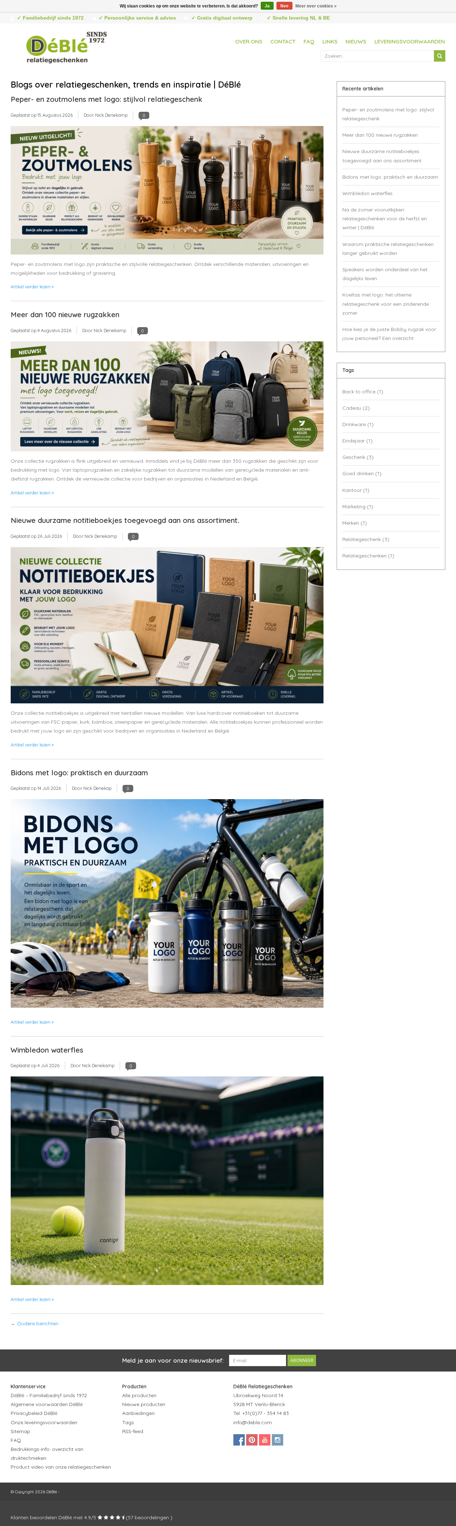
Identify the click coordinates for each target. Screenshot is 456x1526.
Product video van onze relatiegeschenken (61, 1467)
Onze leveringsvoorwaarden (44, 1422)
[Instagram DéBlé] (277, 1440)
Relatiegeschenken (368, 555)
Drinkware (358, 424)
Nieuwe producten (143, 1404)
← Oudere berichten (34, 1323)
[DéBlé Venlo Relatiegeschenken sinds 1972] (66, 46)
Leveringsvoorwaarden (409, 41)
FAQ (309, 41)
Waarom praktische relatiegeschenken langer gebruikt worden (388, 248)
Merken (354, 523)
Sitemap (20, 1431)
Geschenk (358, 457)
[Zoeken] (439, 56)
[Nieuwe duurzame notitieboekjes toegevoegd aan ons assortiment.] (167, 627)
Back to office (362, 391)
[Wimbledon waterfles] (167, 1183)
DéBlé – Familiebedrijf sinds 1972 (49, 1395)
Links (329, 41)
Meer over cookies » (316, 6)
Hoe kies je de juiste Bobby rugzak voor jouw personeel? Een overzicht (389, 333)
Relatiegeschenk (365, 539)
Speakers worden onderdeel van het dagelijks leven (385, 274)
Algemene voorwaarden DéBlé (47, 1404)
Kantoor (355, 490)
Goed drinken (362, 473)
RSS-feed (132, 1431)
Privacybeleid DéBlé (34, 1413)
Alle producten (139, 1395)
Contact (282, 41)
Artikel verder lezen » (32, 286)
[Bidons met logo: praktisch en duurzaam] (167, 905)
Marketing (357, 506)
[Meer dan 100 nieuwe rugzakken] (167, 398)
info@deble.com (252, 1422)
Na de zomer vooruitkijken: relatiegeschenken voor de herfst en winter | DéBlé (384, 218)
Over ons (248, 41)
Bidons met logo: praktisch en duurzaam (79, 772)
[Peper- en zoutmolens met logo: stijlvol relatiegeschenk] (167, 192)
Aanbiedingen (138, 1413)
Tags (128, 1422)
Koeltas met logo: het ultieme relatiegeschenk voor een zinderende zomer (385, 304)
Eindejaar (357, 440)
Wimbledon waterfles (47, 1049)
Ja (267, 6)
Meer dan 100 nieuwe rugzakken (65, 314)
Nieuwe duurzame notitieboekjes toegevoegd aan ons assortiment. (125, 520)
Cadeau (356, 408)
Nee (284, 6)
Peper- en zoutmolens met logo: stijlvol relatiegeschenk (106, 99)
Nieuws (356, 41)
